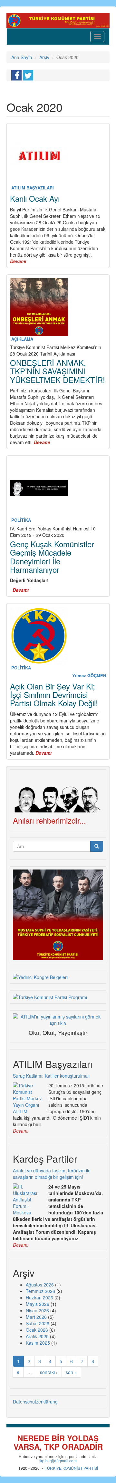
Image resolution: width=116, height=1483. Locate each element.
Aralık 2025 (37, 1336)
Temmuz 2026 (40, 1291)
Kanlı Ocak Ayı (35, 198)
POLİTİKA (21, 520)
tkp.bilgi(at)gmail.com (58, 1460)
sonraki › (49, 1372)
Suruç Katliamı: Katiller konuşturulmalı (51, 1075)
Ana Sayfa (21, 57)
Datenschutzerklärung (35, 1401)
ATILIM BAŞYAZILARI (32, 188)
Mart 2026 (36, 1317)
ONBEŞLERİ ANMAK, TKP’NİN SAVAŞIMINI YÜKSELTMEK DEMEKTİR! (57, 371)
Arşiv (44, 57)
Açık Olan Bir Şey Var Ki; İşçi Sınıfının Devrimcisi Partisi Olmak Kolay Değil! (54, 694)
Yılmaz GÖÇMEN (89, 675)
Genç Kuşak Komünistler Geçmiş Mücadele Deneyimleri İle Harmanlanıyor (52, 556)
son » (71, 1372)
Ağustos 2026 (40, 1284)
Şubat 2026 (37, 1323)
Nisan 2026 (37, 1310)
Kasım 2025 (38, 1342)
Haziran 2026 (39, 1297)
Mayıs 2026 (37, 1304)
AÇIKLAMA (22, 339)
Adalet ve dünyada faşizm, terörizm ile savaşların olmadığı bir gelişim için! (52, 1173)
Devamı (20, 1130)
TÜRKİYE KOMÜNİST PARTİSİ (71, 1468)
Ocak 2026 (37, 1330)
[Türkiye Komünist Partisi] (58, 19)
